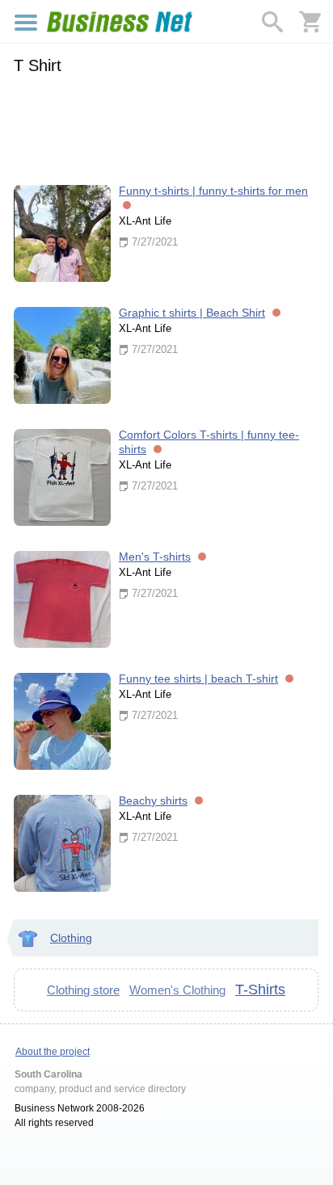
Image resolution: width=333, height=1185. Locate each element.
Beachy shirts (153, 800)
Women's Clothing (177, 990)
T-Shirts (260, 989)
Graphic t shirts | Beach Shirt (192, 312)
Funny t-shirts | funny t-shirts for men (213, 190)
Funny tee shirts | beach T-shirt (198, 678)
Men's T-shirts (155, 556)
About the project (52, 1051)
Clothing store (83, 990)
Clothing (71, 937)
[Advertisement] (166, 126)
